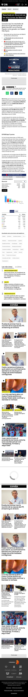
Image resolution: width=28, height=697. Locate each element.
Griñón (15, 252)
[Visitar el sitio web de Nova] (7, 670)
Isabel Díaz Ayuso (17, 103)
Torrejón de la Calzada (11, 255)
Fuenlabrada (8, 44)
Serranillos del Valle (6, 258)
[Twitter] (15, 87)
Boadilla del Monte (6, 243)
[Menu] (26, 4)
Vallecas (16, 43)
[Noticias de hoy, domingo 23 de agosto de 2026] (20, 407)
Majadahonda (9, 252)
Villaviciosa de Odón (12, 240)
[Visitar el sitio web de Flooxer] (19, 677)
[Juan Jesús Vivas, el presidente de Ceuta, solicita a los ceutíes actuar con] (14, 430)
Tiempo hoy (21, 0)
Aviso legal (8, 687)
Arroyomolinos (16, 249)
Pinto (3, 255)
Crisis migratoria (10, 270)
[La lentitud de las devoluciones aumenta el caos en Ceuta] (8, 453)
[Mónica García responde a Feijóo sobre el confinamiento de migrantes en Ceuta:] (8, 407)
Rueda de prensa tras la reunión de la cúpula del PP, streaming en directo (13, 325)
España (14, 486)
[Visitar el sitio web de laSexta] (14, 667)
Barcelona (15, 9)
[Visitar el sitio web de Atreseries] (20, 670)
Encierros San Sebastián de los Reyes (10, 0)
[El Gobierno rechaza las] (20, 453)
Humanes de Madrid (6, 249)
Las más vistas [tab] (7, 267)
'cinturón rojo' (6, 162)
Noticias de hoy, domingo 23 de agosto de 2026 (19, 413)
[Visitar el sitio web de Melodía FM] (20, 673)
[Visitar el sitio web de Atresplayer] (11, 677)
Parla (3, 252)
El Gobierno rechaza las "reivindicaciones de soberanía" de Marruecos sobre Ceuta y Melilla (20, 460)
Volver (4, 190)
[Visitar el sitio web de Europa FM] (14, 673)
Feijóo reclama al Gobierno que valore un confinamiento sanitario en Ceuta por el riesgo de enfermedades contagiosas (14, 286)
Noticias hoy (18, 410)
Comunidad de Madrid (7, 179)
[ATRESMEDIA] (14, 662)
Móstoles (22, 43)
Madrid (9, 9)
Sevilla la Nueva (15, 258)
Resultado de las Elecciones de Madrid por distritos (13, 47)
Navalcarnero (5, 261)
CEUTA (6, 282)
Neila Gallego (10, 87)
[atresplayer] (22, 4)
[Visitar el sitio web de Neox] (20, 667)
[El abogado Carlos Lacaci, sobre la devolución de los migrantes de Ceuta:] (20, 335)
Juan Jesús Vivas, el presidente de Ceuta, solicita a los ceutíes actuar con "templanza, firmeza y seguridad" (15, 275)
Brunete (20, 252)
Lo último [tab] (18, 267)
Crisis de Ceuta (9, 294)
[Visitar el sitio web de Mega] (14, 670)
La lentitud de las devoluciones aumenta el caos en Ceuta (7, 459)
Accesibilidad (14, 693)
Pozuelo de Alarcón (6, 246)
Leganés (20, 240)
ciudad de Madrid (8, 43)
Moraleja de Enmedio (16, 246)
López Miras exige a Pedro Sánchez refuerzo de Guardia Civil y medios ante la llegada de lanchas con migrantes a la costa (7, 343)
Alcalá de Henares (17, 44)
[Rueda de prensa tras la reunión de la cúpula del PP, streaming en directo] (14, 315)
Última (18, 4)
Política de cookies (8, 690)
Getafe (20, 243)
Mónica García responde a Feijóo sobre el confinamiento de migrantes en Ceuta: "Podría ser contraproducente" (7, 415)
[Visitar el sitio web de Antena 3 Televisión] (7, 667)
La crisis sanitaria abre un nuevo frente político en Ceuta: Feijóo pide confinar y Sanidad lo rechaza (15, 297)
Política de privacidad (17, 687)
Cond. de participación (18, 690)
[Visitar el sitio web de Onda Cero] (7, 673)
